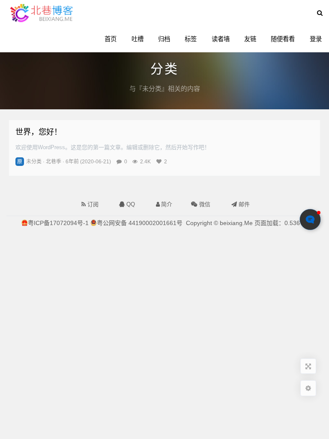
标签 (191, 39)
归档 (164, 39)
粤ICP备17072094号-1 (58, 223)
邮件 (243, 204)
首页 (111, 39)
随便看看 (283, 39)
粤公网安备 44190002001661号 (139, 223)
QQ (130, 204)
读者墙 (221, 39)
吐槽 (138, 39)
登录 (316, 39)
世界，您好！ (38, 131)
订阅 (92, 204)
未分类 (34, 162)
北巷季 (53, 162)
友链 (250, 39)
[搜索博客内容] (320, 13)
